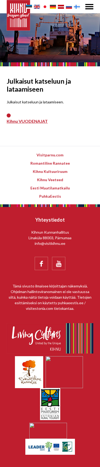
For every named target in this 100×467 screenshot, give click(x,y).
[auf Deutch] (53, 7)
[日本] (45, 7)
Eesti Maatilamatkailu (50, 188)
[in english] (37, 7)
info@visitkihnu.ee (50, 243)
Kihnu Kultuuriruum (50, 171)
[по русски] (69, 7)
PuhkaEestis (50, 196)
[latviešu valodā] (61, 7)
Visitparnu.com (50, 155)
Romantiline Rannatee (50, 163)
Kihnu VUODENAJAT (27, 121)
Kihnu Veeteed (50, 179)
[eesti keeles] (29, 7)
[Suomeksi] (77, 7)
